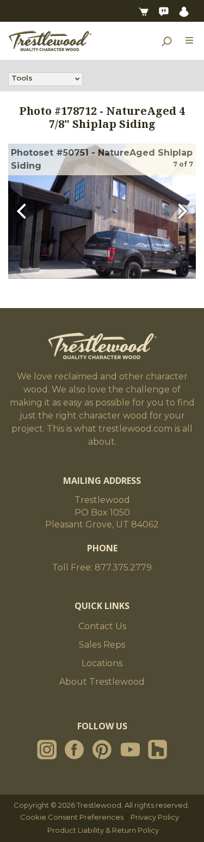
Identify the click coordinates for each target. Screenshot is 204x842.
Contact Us (102, 626)
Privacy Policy (155, 817)
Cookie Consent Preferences (71, 817)
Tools (22, 77)
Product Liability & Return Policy (103, 830)
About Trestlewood (102, 682)
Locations (102, 663)
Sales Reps (102, 645)
